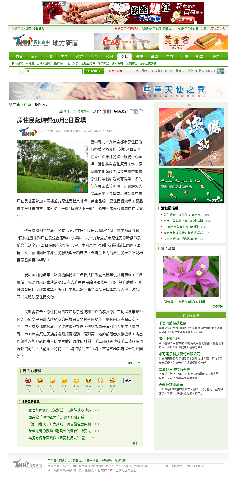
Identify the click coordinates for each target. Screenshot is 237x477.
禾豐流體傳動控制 (173, 323)
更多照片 (218, 306)
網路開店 (64, 460)
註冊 (28, 28)
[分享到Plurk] (104, 111)
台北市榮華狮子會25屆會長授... (184, 221)
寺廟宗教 (131, 63)
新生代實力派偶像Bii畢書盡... (183, 215)
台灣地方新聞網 (151, 28)
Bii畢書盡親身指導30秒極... (182, 227)
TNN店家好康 (148, 63)
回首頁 (52, 460)
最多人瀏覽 (44, 63)
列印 (67, 111)
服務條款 (106, 460)
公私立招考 (88, 63)
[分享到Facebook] (109, 111)
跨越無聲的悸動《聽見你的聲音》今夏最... (61, 431)
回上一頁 (134, 363)
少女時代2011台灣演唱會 (180, 239)
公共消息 (72, 63)
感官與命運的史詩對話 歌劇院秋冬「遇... (61, 410)
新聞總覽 (17, 63)
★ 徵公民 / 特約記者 (126, 28)
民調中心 (59, 63)
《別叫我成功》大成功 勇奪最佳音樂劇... (61, 424)
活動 (27, 105)
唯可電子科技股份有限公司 (179, 354)
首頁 (16, 105)
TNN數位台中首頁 (187, 28)
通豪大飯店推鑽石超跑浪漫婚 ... (185, 233)
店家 (203, 28)
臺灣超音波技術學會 (174, 369)
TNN (152, 466)
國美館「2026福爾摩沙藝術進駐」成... (57, 417)
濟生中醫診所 (169, 339)
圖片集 (30, 63)
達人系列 (117, 63)
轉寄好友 (83, 111)
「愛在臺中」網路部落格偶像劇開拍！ (185, 302)
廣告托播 (92, 460)
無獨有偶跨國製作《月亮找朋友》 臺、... (59, 438)
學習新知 (103, 63)
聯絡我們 (120, 460)
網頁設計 (168, 28)
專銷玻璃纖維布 (171, 385)
